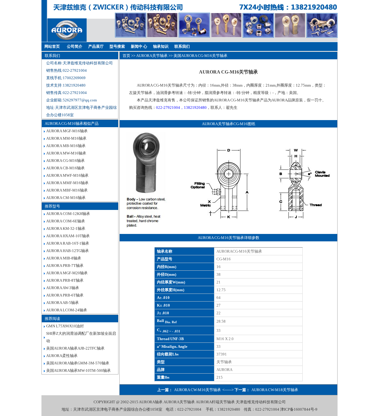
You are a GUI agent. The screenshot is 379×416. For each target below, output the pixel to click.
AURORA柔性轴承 (62, 355)
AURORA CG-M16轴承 (65, 160)
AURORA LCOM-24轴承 (66, 310)
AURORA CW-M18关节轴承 (274, 390)
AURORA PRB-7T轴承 (64, 265)
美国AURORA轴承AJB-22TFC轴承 (75, 348)
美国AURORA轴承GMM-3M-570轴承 (77, 363)
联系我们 (182, 46)
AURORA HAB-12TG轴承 (67, 250)
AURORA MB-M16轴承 (66, 146)
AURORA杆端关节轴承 (215, 402)
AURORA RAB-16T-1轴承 (67, 243)
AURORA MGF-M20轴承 (67, 273)
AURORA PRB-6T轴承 (64, 295)
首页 (126, 55)
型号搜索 (117, 46)
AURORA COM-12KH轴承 (68, 213)
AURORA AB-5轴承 (62, 302)
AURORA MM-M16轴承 (66, 138)
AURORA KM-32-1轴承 (65, 228)
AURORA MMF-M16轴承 (67, 183)
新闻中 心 (139, 46)
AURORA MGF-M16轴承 (67, 131)
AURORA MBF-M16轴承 (67, 190)
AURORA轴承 (151, 402)
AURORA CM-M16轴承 (66, 197)
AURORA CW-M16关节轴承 (197, 390)
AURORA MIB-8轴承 (63, 258)
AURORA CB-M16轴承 (65, 168)
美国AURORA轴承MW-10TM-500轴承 (78, 370)
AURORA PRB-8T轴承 (64, 280)
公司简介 (74, 46)
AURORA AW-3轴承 (62, 288)
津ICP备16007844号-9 (298, 409)
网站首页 (52, 46)
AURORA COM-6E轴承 (65, 221)
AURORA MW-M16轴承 (66, 153)
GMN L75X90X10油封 (65, 326)
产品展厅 (96, 46)
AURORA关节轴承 (152, 55)
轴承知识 (160, 46)
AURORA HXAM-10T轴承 (68, 236)
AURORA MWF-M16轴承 (67, 175)
